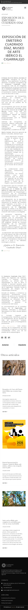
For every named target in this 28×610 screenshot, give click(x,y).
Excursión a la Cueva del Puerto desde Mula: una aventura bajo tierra (12, 391)
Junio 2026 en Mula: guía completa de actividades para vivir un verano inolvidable (11, 522)
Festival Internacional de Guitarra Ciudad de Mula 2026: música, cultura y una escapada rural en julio (11, 465)
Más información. (9, 326)
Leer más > (4, 411)
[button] (25, 7)
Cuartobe (13, 607)
